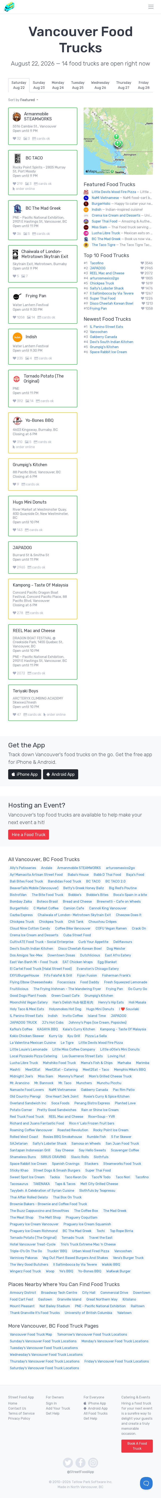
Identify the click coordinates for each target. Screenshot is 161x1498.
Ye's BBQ (66, 1271)
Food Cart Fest (21, 1299)
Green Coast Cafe (65, 996)
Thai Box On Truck (67, 1197)
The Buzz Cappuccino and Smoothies (39, 1211)
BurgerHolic (101, 204)
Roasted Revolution (72, 1130)
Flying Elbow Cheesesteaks (31, 982)
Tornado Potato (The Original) (33, 1238)
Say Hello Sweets (92, 1150)
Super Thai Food (104, 221)
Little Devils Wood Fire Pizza (114, 192)
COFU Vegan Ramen (111, 928)
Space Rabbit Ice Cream (108, 352)
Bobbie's (74, 895)
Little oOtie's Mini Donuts (120, 1049)
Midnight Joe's (21, 1076)
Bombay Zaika (21, 902)
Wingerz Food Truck (25, 1271)
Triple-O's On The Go (26, 1251)
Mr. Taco (64, 1083)
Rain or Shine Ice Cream (100, 1110)
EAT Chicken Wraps (78, 962)
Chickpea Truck (102, 283)
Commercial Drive (114, 1293)
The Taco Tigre (103, 245)
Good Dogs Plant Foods (28, 996)
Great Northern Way (102, 1299)
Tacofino (96, 263)
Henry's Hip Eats (111, 1002)
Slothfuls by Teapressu (97, 1191)
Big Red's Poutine (123, 888)
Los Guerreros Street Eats (82, 1056)
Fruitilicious (19, 989)
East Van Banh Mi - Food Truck (34, 962)
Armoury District (23, 1293)
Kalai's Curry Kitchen (79, 1029)
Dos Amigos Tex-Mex (26, 955)
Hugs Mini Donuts (100, 1009)
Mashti (15, 1070)
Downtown (141, 1293)
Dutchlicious (90, 955)
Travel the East (101, 1238)
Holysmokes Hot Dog (65, 1009)
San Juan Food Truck (122, 1144)
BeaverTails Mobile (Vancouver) (34, 888)
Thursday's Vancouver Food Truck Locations (44, 1361)
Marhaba (124, 1063)
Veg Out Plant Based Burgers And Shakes (75, 1258)
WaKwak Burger (118, 1271)
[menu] (151, 6)
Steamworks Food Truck (122, 1164)
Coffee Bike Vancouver (73, 928)
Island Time (97, 1016)
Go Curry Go (137, 989)
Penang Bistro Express (92, 1103)
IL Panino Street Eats (106, 327)
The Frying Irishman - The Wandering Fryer (67, 989)
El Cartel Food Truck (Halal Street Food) (41, 969)
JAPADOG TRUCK (23, 1023)
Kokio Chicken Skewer (27, 1036)
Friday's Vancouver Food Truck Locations (116, 1361)
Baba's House (78, 875)
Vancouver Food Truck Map (31, 1334)
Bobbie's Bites (97, 895)
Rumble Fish (96, 1137)
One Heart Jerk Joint (62, 1096)
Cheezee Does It (129, 915)
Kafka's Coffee (21, 1029)
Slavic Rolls (80, 1157)
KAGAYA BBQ (47, 1029)
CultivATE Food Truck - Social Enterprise (41, 942)
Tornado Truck (72, 1238)
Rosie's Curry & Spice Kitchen (107, 1096)
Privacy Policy (19, 1418)
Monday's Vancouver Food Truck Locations (115, 1341)
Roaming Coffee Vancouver (31, 1130)
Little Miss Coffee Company (73, 1049)
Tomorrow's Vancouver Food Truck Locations (92, 1334)
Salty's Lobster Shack (107, 288)
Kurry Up (55, 1036)
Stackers (91, 1164)
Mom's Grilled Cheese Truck (110, 1076)
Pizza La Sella (96, 1036)
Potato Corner (21, 1110)
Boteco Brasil (47, 902)
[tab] (19, 85)
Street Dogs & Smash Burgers (56, 1170)
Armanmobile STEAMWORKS (79, 868)
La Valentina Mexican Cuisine (33, 1043)
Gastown (45, 1299)
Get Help (52, 1413)
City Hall (88, 1293)
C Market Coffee (46, 908)
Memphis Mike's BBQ (130, 1070)
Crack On (139, 928)
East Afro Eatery (118, 955)
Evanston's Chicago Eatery (98, 969)
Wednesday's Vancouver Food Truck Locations (46, 1355)
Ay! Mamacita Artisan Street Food (36, 875)
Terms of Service (21, 1413)
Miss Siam (99, 227)
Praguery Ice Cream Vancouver (34, 1224)
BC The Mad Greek (106, 239)
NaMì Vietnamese (105, 198)
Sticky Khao (19, 1170)
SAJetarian (19, 1144)
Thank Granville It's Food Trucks (35, 1313)
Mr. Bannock (43, 1083)
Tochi (100, 1231)
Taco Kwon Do (76, 1177)
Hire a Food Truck (28, 834)
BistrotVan (18, 895)
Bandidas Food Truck (64, 881)
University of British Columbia (88, 1313)
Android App (63, 774)
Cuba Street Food (77, 935)
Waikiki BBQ (111, 1265)
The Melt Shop (49, 1217)
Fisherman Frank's (116, 975)
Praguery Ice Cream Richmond (34, 1231)
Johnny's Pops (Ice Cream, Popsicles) (97, 1023)
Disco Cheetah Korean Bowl (111, 303)
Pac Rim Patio (124, 1090)
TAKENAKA (41, 1184)
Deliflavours (122, 942)
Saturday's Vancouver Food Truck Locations (44, 1368)
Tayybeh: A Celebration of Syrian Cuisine (42, 1191)
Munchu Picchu (109, 1083)
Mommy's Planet (71, 1076)
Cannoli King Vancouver (107, 908)
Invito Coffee (73, 1016)
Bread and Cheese (77, 902)
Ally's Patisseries (23, 868)
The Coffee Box (86, 1211)
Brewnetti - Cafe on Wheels (119, 902)
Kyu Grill (74, 1036)
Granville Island (69, 1299)
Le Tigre (67, 1043)
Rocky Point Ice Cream (111, 1130)
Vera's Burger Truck (128, 1258)
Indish (96, 210)
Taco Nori (123, 1177)
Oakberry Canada (103, 337)
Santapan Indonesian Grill (30, 1150)
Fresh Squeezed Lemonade (125, 982)
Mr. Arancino (19, 1083)
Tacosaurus (19, 1184)
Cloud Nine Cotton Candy (30, 928)
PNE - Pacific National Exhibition (100, 1306)
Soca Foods (60, 1103)
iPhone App (27, 774)
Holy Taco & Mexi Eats (27, 1009)
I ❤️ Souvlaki (129, 1009)
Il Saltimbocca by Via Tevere (112, 293)
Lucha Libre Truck (106, 233)
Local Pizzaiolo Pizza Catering (33, 1056)
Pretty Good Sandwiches (56, 1110)
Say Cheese (64, 1150)
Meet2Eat (32, 1070)
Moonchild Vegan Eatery (29, 1002)
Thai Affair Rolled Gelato (29, 1197)
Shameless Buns (23, 1157)
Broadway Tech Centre (59, 1293)
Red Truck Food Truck (27, 1117)
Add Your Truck (58, 1408)
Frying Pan (98, 308)
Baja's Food (135, 875)
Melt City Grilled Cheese (99, 1184)
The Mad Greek (114, 1211)
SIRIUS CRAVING (53, 1157)
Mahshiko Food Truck (59, 1063)
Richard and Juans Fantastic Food (37, 1123)
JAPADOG (97, 268)
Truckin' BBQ (57, 1251)
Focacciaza (66, 982)
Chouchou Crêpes (102, 922)
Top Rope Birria (121, 1231)
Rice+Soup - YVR (101, 1117)
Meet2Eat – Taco (96, 1070)
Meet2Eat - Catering (61, 1070)
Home (12, 1403)
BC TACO (93, 881)
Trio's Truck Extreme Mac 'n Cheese (88, 1244)
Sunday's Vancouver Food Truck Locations (43, 1341)
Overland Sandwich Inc (28, 1103)
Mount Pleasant (22, 1306)
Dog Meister (116, 949)
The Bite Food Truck (47, 895)
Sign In (51, 1403)
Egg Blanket (107, 962)
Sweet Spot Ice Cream (27, 1177)
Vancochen (99, 332)
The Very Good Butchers (29, 1265)
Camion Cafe (74, 908)
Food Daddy (89, 982)
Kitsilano (129, 1299)
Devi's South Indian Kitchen (111, 342)
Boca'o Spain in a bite (130, 895)
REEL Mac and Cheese (107, 273)
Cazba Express (21, 915)
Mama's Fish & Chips (97, 1063)
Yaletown (124, 1313)
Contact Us (17, 1408)
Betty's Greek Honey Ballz (83, 888)
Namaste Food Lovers (27, 1090)
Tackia (55, 1177)
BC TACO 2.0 (115, 881)
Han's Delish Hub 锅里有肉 (73, 1002)
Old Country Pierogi (25, 1096)
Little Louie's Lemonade (28, 1049)
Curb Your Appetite (93, 942)
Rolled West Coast (24, 1137)
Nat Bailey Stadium (55, 1306)
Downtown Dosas (61, 955)
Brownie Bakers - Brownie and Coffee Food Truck (48, 1204)
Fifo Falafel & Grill (58, 975)
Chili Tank (75, 922)
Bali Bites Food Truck (26, 881)
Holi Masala (137, 1002)
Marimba (142, 1063)
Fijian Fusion (87, 975)
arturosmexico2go (104, 278)
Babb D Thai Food (107, 875)
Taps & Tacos (65, 1184)
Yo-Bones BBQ (89, 1271)
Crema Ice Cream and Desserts (116, 215)
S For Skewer (121, 1137)
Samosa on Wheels (86, 1144)
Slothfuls (101, 1157)
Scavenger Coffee (125, 1150)
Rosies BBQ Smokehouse (62, 1137)
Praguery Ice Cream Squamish (87, 1224)
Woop (50, 1271)
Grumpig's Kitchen (104, 347)
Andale (46, 868)
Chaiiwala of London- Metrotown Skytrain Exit (74, 915)
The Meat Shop (21, 1217)
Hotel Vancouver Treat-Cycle (33, 1244)
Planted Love (125, 1103)
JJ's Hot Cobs (53, 1023)
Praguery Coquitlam (81, 1217)
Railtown (138, 1306)
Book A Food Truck (137, 1446)
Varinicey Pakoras (24, 1258)
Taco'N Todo (101, 1177)
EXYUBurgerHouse (24, 975)
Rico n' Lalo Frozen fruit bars (91, 1123)
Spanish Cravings (65, 1164)
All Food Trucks (96, 1413)
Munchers (84, 1083)
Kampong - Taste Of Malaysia (123, 1029)
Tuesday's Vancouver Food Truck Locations (44, 1348)
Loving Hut (116, 1056)
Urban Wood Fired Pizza (90, 1251)
